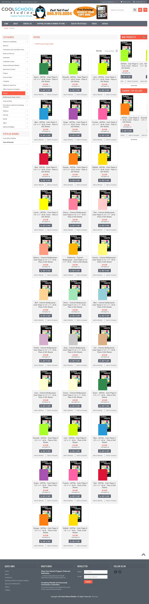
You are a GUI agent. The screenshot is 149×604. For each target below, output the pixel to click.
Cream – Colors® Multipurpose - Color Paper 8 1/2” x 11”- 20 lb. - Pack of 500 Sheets (75, 395)
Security (5, 115)
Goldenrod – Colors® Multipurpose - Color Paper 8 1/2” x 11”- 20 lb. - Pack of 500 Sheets (75, 259)
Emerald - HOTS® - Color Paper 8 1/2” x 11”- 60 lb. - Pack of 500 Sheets (45, 440)
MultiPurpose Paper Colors (11, 97)
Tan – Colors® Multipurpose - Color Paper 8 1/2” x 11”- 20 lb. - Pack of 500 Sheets (105, 350)
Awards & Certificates (10, 42)
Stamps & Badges (8, 127)
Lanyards (6, 81)
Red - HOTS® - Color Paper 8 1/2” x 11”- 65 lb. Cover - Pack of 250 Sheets (46, 169)
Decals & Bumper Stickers (11, 65)
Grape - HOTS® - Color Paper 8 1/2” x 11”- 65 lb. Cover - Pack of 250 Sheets (75, 124)
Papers (5, 93)
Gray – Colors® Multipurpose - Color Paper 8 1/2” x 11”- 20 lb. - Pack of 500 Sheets (75, 350)
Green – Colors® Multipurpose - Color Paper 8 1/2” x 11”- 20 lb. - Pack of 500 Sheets (75, 304)
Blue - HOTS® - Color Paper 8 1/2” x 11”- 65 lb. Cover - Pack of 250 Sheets (46, 124)
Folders (5, 73)
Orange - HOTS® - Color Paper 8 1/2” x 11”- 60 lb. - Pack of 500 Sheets (45, 530)
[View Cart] (145, 10)
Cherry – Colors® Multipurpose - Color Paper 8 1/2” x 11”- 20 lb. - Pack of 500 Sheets (75, 214)
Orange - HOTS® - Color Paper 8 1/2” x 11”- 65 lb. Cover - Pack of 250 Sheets (75, 169)
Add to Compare (52, 94)
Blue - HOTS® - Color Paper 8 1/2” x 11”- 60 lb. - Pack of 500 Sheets (104, 440)
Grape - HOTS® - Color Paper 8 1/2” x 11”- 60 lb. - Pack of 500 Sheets (45, 485)
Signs (5, 123)
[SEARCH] (135, 10)
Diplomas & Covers (9, 69)
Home (6, 28)
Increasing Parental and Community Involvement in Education (54, 584)
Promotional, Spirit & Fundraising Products (13, 106)
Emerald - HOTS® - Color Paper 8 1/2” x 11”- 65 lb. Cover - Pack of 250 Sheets (75, 79)
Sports (5, 119)
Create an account (32, 2)
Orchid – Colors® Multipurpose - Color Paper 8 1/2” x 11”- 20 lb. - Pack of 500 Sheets (46, 350)
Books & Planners (8, 53)
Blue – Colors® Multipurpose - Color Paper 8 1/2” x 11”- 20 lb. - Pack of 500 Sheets (105, 304)
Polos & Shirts (7, 101)
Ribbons (5, 111)
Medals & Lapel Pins (9, 85)
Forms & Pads (7, 77)
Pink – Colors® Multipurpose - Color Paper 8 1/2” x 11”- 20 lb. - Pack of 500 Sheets (105, 214)
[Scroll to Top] (144, 555)
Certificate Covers (8, 61)
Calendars (6, 57)
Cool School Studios (9, 138)
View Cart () (140, 2)
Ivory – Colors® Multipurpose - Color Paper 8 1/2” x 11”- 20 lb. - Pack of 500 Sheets (46, 395)
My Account (15, 2)
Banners (5, 46)
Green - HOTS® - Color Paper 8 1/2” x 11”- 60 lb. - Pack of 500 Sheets (104, 395)
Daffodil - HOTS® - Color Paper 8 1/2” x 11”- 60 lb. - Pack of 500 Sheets (75, 530)
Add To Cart (47, 90)
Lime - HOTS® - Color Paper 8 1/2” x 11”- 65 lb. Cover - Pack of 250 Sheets (104, 79)
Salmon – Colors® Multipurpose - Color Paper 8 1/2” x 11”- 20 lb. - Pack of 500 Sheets (45, 259)
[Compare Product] (140, 10)
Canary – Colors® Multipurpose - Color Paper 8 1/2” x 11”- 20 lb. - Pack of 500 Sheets (104, 259)
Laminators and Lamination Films (13, 49)
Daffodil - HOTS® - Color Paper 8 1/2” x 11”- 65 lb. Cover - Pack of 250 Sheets (104, 169)
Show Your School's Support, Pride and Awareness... (55, 572)
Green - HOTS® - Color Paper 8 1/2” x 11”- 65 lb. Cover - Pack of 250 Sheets (46, 79)
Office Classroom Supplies (11, 89)
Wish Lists (126, 2)
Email (79, 576)
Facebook (115, 571)
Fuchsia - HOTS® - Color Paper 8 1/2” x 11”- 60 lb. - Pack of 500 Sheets (75, 485)
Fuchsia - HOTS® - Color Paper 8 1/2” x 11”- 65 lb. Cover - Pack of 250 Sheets (104, 124)
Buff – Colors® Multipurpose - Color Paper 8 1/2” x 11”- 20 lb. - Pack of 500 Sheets (46, 304)
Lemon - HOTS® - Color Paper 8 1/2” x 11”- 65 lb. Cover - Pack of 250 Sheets (46, 214)
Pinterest (119, 571)
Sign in (23, 2)
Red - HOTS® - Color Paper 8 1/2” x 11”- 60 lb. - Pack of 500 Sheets (104, 485)
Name (80, 571)
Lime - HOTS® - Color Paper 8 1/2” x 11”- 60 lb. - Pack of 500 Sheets (75, 440)
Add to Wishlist (38, 94)
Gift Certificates (6, 2)
